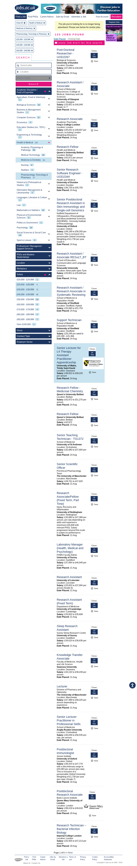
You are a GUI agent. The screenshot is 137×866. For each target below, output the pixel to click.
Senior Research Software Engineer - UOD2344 (69, 173)
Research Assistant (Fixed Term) (69, 601)
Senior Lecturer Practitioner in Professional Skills (69, 720)
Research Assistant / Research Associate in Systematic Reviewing (71, 291)
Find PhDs (33, 17)
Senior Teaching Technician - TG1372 (70, 436)
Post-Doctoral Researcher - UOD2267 (65, 53)
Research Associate (70, 119)
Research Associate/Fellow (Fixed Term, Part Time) (68, 498)
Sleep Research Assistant (67, 627)
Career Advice (47, 17)
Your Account (102, 17)
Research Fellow (67, 146)
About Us (27, 863)
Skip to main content (10, 2)
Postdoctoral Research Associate (70, 792)
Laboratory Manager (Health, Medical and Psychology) (70, 548)
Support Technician (69, 320)
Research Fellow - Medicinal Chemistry (70, 389)
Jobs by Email (62, 17)
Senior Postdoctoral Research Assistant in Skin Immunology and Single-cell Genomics (71, 205)
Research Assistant (69, 577)
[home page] (27, 9)
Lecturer (62, 686)
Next (70, 853)
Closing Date (74, 39)
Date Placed (60, 39)
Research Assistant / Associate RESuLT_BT (71, 255)
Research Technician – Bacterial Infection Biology (71, 829)
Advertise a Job (78, 17)
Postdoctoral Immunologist (65, 751)
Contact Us (36, 863)
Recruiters (116, 17)
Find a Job (21, 17)
